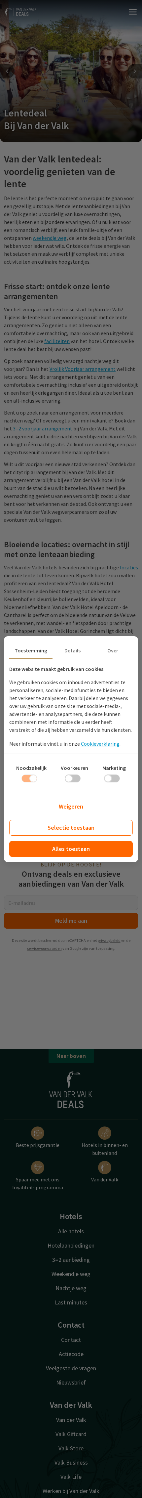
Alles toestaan (71, 849)
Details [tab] (72, 650)
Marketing (114, 768)
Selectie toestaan (71, 827)
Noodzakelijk (31, 768)
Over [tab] (112, 650)
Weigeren (71, 806)
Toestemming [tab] (31, 650)
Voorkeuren (74, 768)
